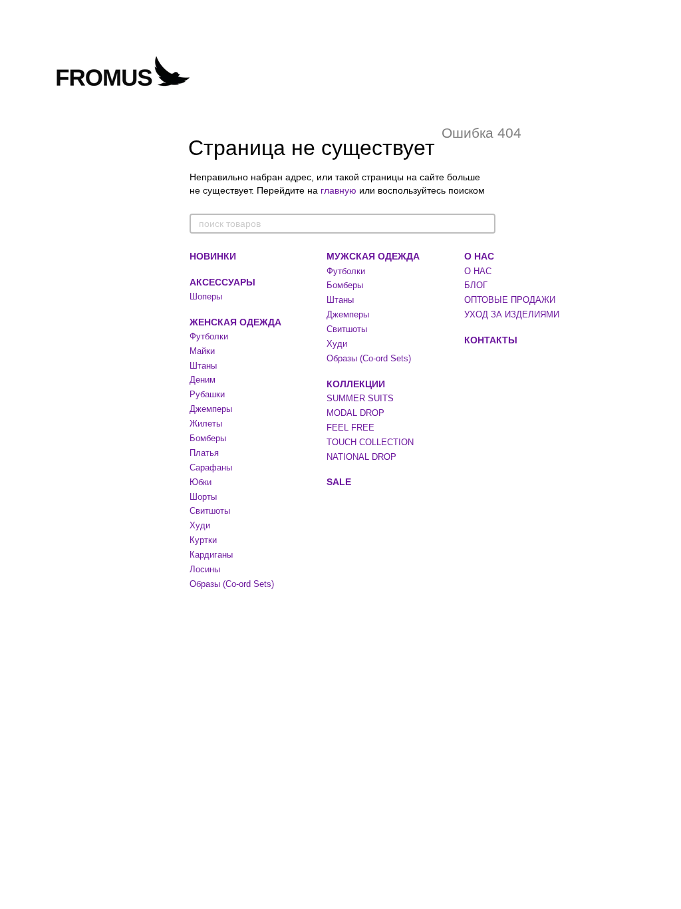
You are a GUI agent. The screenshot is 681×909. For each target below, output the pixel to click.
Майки (202, 351)
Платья (204, 453)
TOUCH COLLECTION (370, 442)
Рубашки (207, 394)
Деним (202, 380)
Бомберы (208, 438)
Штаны (203, 366)
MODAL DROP (355, 413)
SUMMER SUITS (360, 398)
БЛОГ (475, 285)
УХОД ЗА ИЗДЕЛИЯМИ (511, 314)
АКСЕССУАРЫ (222, 282)
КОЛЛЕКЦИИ (356, 384)
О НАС (479, 256)
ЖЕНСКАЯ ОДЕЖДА (235, 322)
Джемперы (211, 409)
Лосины (205, 569)
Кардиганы (211, 555)
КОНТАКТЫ (490, 340)
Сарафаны (211, 467)
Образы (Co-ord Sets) (232, 584)
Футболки (209, 336)
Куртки (203, 540)
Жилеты (206, 424)
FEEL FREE (350, 428)
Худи (200, 525)
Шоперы (206, 296)
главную (338, 190)
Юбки (200, 482)
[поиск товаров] (484, 224)
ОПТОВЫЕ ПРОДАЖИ (509, 300)
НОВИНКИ (213, 256)
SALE (339, 481)
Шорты (203, 497)
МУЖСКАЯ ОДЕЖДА (373, 256)
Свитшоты (210, 511)
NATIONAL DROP (361, 457)
